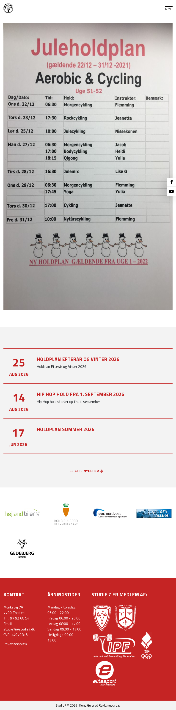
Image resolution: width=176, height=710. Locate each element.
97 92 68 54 (19, 618)
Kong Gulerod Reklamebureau (100, 705)
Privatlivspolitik (15, 644)
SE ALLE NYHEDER (84, 471)
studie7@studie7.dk (19, 629)
